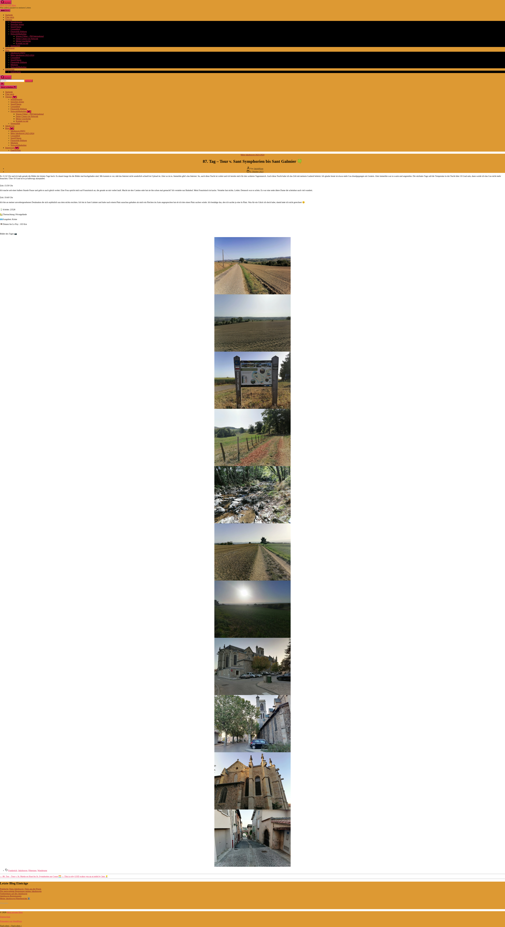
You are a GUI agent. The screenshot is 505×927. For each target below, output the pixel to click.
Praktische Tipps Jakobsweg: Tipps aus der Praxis (20, 889)
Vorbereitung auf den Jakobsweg (13, 894)
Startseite (9, 15)
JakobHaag (258, 169)
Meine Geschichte (23, 41)
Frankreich (12, 870)
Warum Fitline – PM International (30, 36)
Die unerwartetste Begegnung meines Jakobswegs (21, 891)
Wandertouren (16, 22)
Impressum (9, 69)
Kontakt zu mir (22, 43)
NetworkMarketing (18, 34)
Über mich (9, 17)
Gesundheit (15, 29)
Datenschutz (16, 72)
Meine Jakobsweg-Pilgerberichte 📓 (15, 898)
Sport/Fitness (16, 27)
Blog (7, 50)
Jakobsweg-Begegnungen (10, 896)
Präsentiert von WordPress (11, 921)
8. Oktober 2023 (256, 172)
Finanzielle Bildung (19, 31)
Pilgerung (32, 870)
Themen (8, 20)
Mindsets (14, 65)
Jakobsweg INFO (18, 53)
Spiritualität (15, 46)
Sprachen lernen (17, 24)
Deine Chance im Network (27, 39)
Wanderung (42, 870)
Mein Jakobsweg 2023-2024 (22, 55)
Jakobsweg (9, 48)
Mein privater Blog (8, 5)
